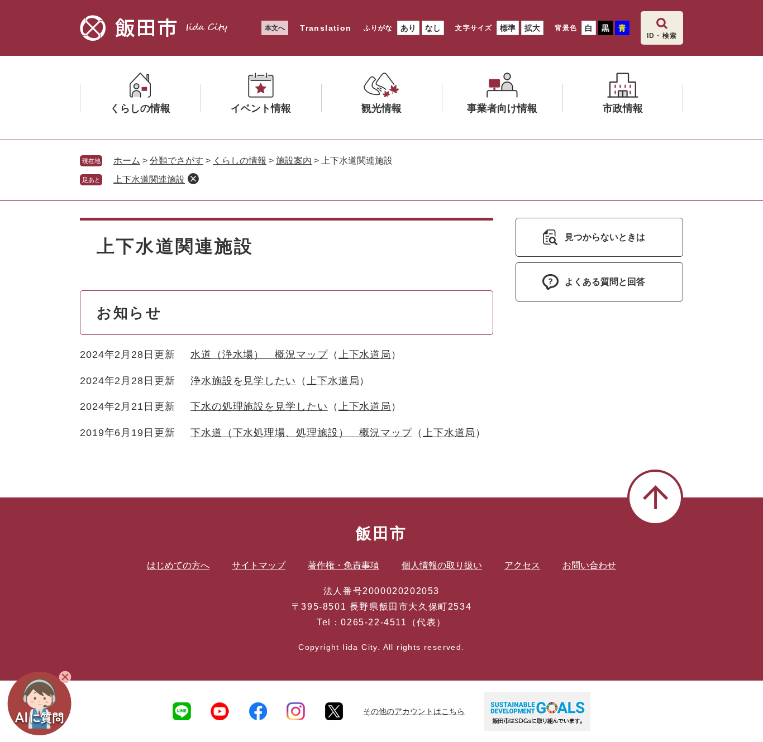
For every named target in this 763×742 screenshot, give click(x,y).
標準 (508, 27)
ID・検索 (662, 36)
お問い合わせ (589, 565)
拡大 (532, 27)
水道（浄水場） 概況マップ (259, 354)
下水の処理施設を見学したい (259, 406)
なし (433, 27)
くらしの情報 (239, 160)
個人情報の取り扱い (442, 565)
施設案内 (294, 160)
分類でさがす (176, 160)
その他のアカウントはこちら (414, 711)
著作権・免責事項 (343, 565)
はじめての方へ (178, 565)
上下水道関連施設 (149, 179)
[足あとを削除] (193, 178)
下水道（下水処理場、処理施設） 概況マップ (301, 432)
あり (408, 27)
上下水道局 (365, 354)
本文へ (275, 28)
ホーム (126, 160)
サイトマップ (258, 565)
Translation (325, 27)
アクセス (522, 565)
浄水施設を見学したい (243, 380)
